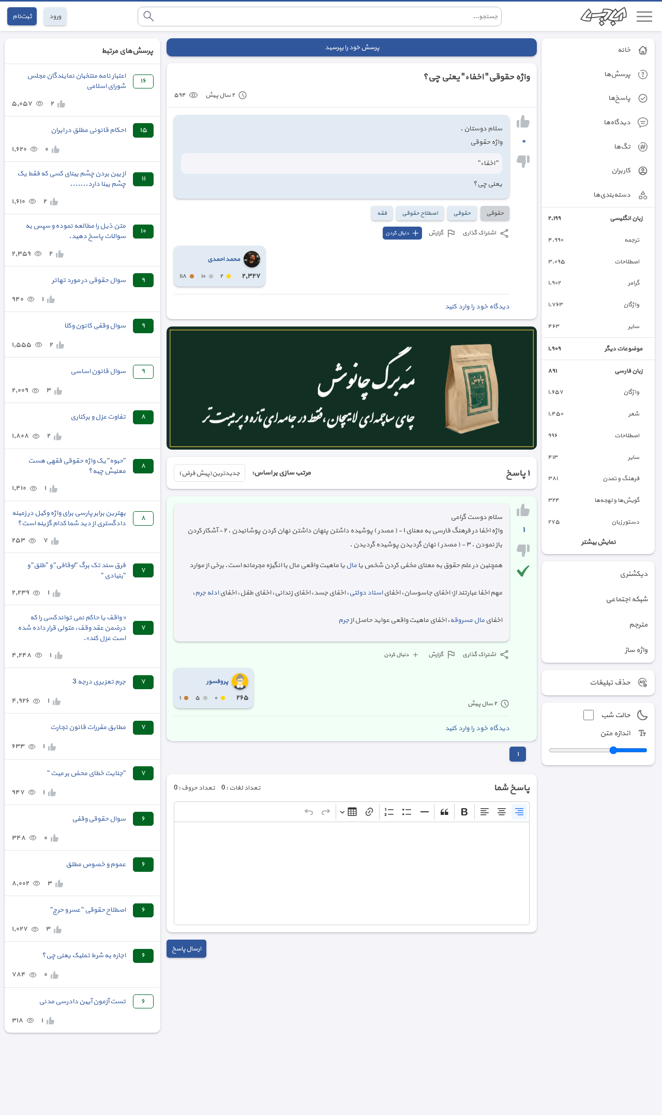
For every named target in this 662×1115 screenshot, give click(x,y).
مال (351, 565)
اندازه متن (615, 733)
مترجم (638, 624)
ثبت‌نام (22, 16)
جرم (343, 620)
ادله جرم (207, 593)
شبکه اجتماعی (627, 599)
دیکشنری (634, 574)
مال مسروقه (467, 620)
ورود (55, 16)
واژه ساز (636, 650)
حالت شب (615, 715)
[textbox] (352, 873)
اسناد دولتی (366, 593)
